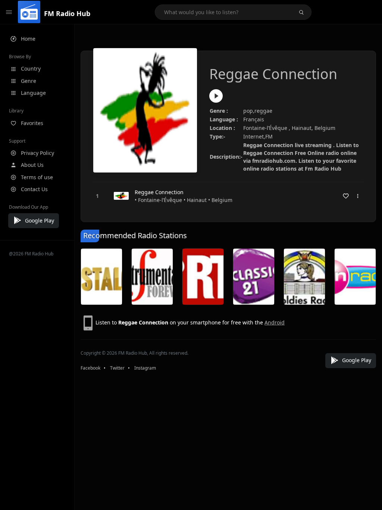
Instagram (145, 368)
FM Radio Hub (67, 13)
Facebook (90, 368)
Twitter (117, 368)
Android (274, 322)
